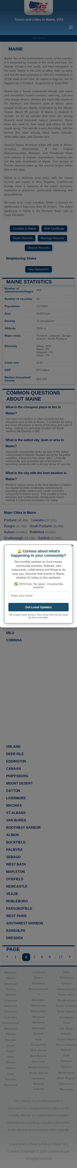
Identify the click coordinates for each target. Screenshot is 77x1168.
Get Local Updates (38, 607)
